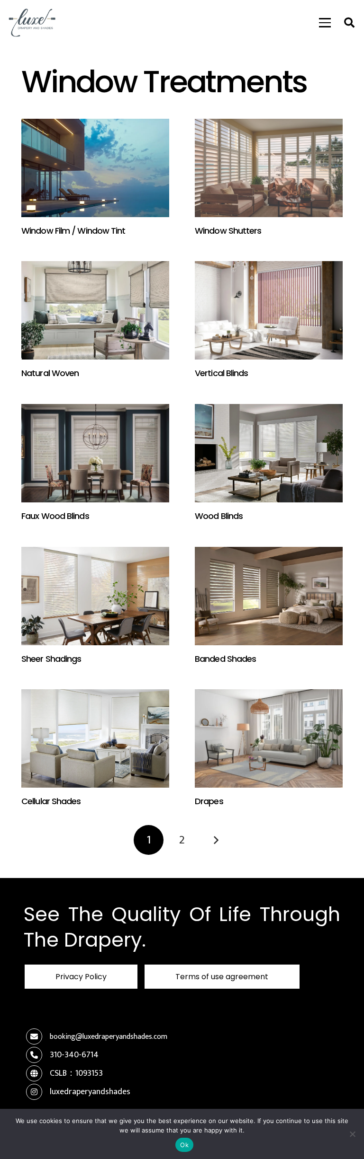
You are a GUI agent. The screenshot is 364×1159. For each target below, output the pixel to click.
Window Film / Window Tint (73, 231)
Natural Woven (50, 373)
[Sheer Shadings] (95, 596)
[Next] (215, 840)
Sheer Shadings (51, 659)
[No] (352, 1134)
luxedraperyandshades (90, 1092)
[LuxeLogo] (32, 23)
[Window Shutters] (269, 168)
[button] (325, 22)
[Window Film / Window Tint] (95, 168)
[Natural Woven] (95, 310)
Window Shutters (228, 231)
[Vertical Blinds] (269, 310)
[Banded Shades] (269, 596)
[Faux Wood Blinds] (95, 453)
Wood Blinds (219, 516)
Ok (184, 1145)
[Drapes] (269, 738)
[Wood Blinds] (269, 453)
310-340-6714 (74, 1055)
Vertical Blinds (221, 373)
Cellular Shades (51, 801)
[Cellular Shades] (95, 738)
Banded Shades (225, 659)
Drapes (209, 801)
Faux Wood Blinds (55, 516)
